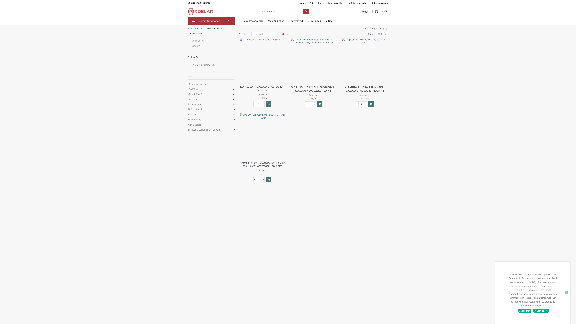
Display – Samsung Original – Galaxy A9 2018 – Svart (313, 89)
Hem (190, 28)
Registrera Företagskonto (330, 3)
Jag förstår (524, 311)
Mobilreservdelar (253, 21)
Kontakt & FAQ (306, 3)
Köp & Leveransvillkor (357, 3)
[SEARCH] (306, 11)
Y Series (192, 114)
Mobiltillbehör (276, 21)
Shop (197, 28)
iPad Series (194, 89)
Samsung (262, 94)
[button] (268, 104)
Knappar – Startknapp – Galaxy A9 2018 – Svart (365, 89)
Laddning (193, 99)
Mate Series (194, 119)
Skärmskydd (296, 21)
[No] (566, 292)
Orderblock (314, 21)
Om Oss (328, 21)
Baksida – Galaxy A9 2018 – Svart (262, 88)
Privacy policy (541, 311)
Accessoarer (195, 104)
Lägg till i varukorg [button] (267, 77)
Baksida (196, 40)
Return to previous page (376, 28)
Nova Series (194, 124)
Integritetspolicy (380, 3)
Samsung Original (201, 65)
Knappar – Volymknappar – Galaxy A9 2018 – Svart (262, 164)
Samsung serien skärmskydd (204, 129)
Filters (245, 34)
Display (196, 46)
